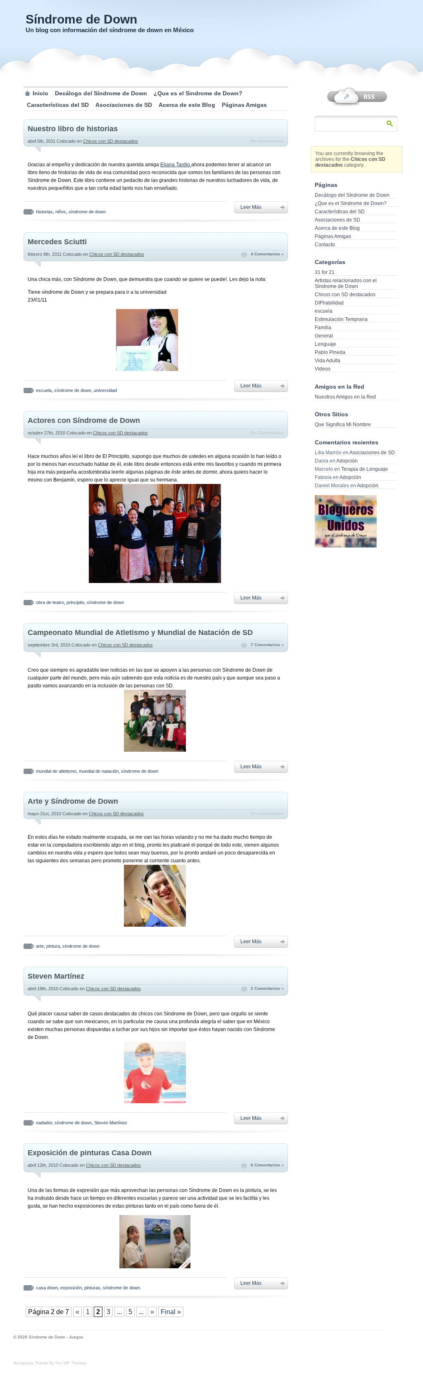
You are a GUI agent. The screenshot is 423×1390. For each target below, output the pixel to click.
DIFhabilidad (329, 303)
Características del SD (58, 104)
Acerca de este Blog (187, 104)
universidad (105, 390)
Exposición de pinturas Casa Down (90, 1153)
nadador (44, 1122)
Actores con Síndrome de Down (84, 420)
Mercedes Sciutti (57, 242)
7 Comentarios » (267, 644)
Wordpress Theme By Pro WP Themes (49, 1363)
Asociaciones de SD (123, 104)
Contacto (325, 245)
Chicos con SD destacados (110, 141)
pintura (53, 946)
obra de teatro (50, 602)
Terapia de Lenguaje (364, 469)
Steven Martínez (56, 976)
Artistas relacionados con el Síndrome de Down (346, 283)
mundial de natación (99, 771)
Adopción (347, 461)
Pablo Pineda (330, 352)
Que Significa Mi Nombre (343, 424)
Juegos (76, 1337)
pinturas (92, 1287)
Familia (323, 327)
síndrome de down (87, 211)
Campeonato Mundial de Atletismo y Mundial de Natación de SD (140, 632)
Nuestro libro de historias (73, 129)
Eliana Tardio (175, 165)
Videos (322, 369)
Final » (171, 1311)
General (324, 336)
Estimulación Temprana (341, 319)
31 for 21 (325, 272)
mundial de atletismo (56, 771)
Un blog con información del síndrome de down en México (110, 29)
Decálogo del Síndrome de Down (101, 93)
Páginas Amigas (244, 104)
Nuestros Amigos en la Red (345, 397)
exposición (71, 1287)
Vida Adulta (327, 360)
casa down (47, 1287)
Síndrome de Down (81, 19)
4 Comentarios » (267, 254)
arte (40, 946)
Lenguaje (325, 344)
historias (44, 211)
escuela (44, 390)
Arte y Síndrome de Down (73, 801)
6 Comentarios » (267, 1165)
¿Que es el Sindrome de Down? (198, 93)
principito (75, 602)
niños (60, 211)
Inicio (40, 93)
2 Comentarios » (267, 988)
